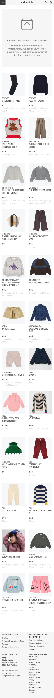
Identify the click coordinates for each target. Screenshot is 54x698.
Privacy (5, 644)
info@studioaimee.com (11, 676)
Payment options (35, 640)
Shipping (32, 649)
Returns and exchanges (38, 643)
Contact (5, 638)
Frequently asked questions (13, 641)
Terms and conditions (10, 647)
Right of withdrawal (37, 646)
